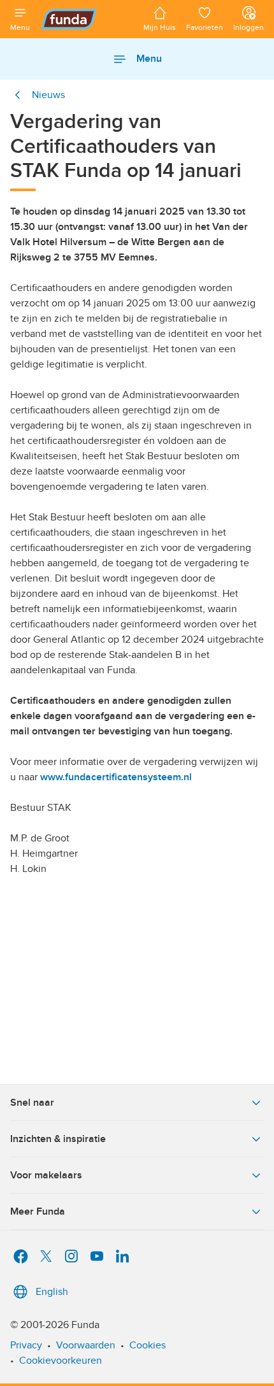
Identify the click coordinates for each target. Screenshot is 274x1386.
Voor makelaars (46, 1175)
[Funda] (87, 19)
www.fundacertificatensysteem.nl (116, 777)
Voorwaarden (85, 1345)
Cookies (147, 1345)
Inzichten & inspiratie (58, 1138)
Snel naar (32, 1102)
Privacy (26, 1345)
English (52, 1291)
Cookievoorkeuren (60, 1360)
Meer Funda (37, 1211)
